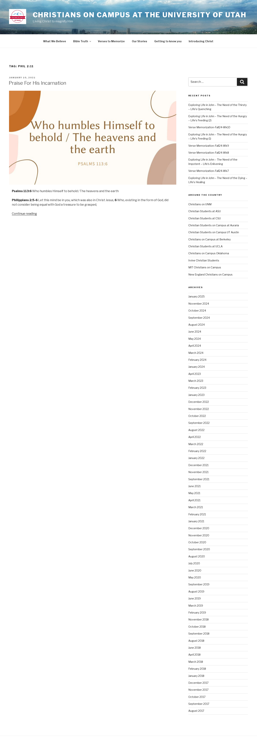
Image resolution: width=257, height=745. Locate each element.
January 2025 (196, 296)
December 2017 (198, 682)
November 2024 (198, 303)
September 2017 (198, 703)
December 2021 (198, 465)
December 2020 (198, 528)
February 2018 (197, 668)
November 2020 (198, 535)
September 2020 (199, 549)
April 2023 (194, 373)
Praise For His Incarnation (37, 83)
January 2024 (196, 366)
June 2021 (194, 486)
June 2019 (194, 598)
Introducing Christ (201, 41)
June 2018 (194, 647)
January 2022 (196, 458)
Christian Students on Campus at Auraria (213, 225)
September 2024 (199, 317)
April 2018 (194, 654)
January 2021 (196, 521)
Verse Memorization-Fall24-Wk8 (208, 152)
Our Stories (139, 41)
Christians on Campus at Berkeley (209, 239)
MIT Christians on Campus (204, 267)
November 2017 (198, 689)
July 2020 (194, 563)
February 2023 (197, 387)
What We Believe (54, 41)
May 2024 (194, 338)
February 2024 (197, 359)
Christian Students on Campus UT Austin (213, 232)
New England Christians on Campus (210, 274)
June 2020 (194, 570)
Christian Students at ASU (204, 211)
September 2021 (198, 479)
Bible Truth (80, 41)
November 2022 (198, 409)
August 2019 (196, 591)
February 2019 (197, 612)
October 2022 (197, 415)
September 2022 (199, 422)
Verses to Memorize (111, 41)
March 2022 (195, 444)
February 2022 (197, 451)
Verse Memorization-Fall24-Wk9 (208, 145)
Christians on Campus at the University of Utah (139, 15)
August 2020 (196, 556)
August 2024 (196, 324)
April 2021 (194, 500)
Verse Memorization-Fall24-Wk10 (209, 127)
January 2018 (196, 675)
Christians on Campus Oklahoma (208, 253)
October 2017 (196, 696)
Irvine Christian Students (203, 260)
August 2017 (196, 710)
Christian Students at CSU (204, 218)
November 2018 (198, 619)
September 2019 (198, 584)
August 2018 (196, 640)
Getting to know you (168, 41)
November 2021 (198, 472)
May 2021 (194, 493)
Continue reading (24, 213)
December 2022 (198, 401)
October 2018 (197, 626)
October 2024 (197, 310)
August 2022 (196, 430)
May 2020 (194, 577)
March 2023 (195, 380)
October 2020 (197, 542)
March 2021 (195, 507)
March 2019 (195, 605)
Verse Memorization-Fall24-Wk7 (208, 170)
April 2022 (194, 437)
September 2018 (198, 633)
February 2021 (197, 514)
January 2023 (196, 394)
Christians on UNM (199, 204)
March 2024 (195, 352)
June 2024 (194, 331)
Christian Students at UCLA (205, 246)
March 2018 (195, 661)
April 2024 (194, 345)
